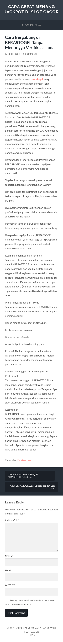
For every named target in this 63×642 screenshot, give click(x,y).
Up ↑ (33, 635)
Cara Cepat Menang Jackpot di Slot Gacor (31, 9)
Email (9, 570)
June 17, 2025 (12, 54)
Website (10, 585)
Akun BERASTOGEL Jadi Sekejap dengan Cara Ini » (32, 487)
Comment (12, 520)
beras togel (37, 79)
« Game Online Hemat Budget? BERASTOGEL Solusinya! (23, 475)
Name (9, 555)
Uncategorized (24, 460)
